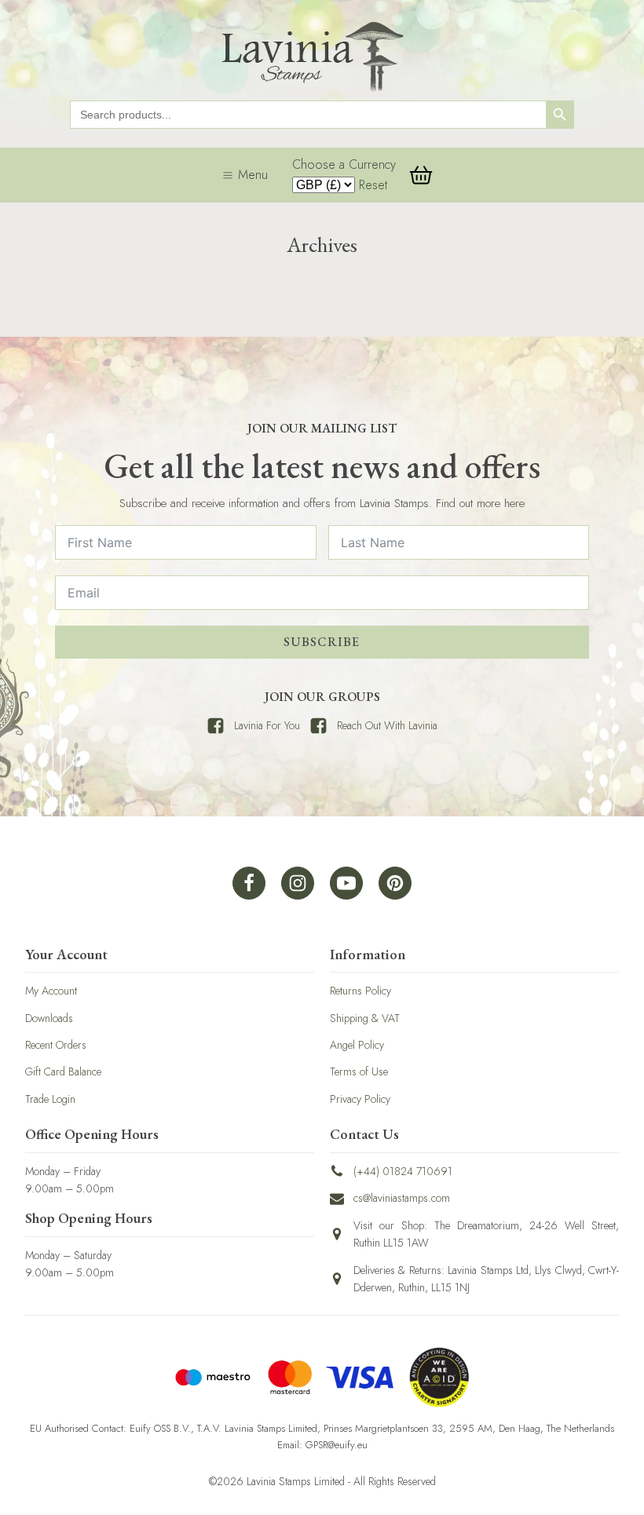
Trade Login (50, 1099)
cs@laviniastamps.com (401, 1198)
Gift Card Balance (63, 1071)
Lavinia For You (267, 725)
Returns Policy (360, 990)
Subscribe (322, 641)
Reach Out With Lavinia (387, 725)
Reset (373, 185)
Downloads (49, 1018)
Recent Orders (55, 1045)
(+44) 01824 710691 (402, 1171)
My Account (51, 990)
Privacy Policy (360, 1099)
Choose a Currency (344, 164)
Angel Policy (357, 1045)
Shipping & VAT (365, 1018)
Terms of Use (359, 1071)
